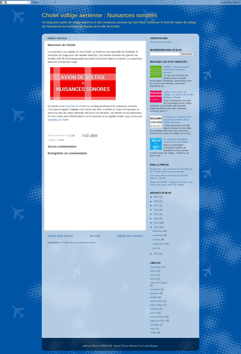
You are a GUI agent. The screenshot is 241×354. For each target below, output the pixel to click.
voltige (153, 332)
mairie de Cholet (158, 283)
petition (154, 297)
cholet (61, 140)
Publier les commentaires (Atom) (79, 242)
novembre (158, 235)
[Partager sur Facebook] (93, 135)
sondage (154, 324)
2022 (157, 197)
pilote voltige (156, 305)
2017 (157, 205)
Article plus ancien (130, 236)
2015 (157, 214)
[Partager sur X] (89, 135)
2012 (157, 227)
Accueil (95, 236)
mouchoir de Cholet (75, 106)
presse (153, 313)
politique (154, 309)
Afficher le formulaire (160, 42)
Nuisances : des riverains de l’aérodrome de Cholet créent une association (171, 170)
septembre (158, 244)
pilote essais (156, 301)
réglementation (158, 321)
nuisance (154, 293)
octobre (157, 239)
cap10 (153, 271)
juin (155, 248)
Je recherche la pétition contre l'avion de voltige (175, 140)
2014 (157, 218)
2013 (157, 223)
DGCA (153, 279)
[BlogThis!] (86, 135)
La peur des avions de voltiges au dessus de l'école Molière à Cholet (178, 94)
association (156, 267)
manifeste (155, 289)
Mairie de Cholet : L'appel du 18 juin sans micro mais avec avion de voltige (171, 183)
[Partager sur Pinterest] (96, 135)
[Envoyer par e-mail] (83, 135)
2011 (156, 253)
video (153, 328)
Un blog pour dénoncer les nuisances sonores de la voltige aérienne (177, 119)
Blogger (154, 346)
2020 (157, 201)
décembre (158, 231)
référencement (157, 317)
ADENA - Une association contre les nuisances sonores (176, 69)
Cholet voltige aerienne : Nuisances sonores (99, 15)
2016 (157, 210)
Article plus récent (60, 236)
